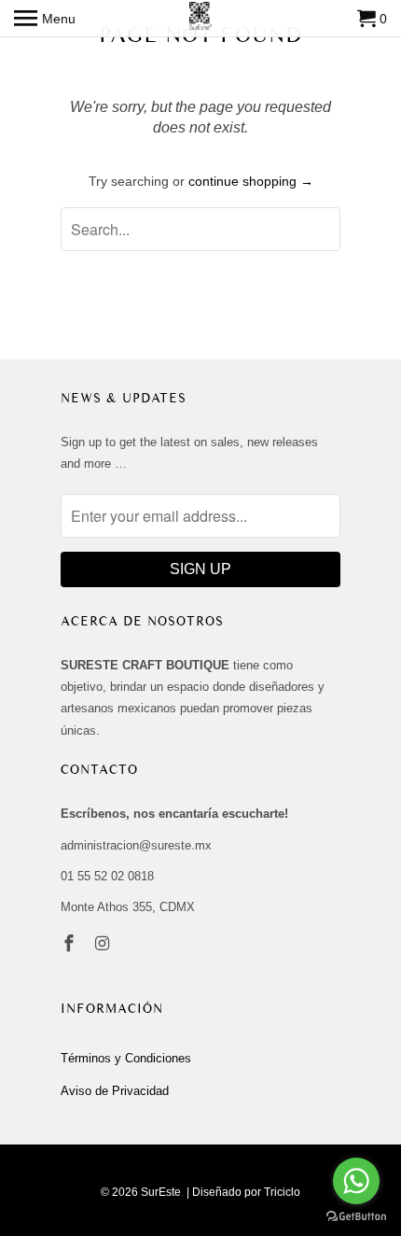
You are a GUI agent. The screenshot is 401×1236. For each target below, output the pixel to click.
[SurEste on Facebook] (71, 943)
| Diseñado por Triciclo (243, 1192)
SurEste (161, 1192)
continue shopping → (250, 181)
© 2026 (119, 1192)
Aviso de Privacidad (115, 1091)
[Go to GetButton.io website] (356, 1217)
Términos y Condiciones (126, 1058)
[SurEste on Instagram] (104, 943)
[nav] (45, 18)
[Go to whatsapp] (356, 1181)
